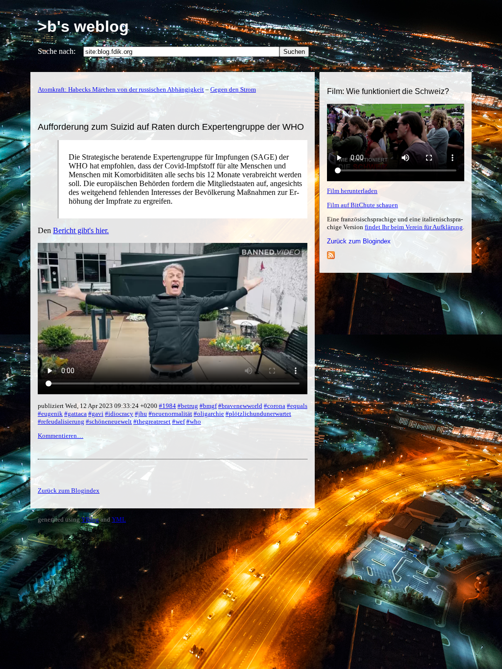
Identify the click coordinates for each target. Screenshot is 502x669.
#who (193, 421)
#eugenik (50, 413)
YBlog (90, 519)
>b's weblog (83, 26)
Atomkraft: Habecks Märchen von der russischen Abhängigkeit (121, 89)
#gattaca (75, 413)
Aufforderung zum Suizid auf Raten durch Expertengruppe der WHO (171, 127)
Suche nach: (56, 51)
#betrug (187, 405)
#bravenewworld (240, 405)
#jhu (141, 413)
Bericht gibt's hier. (81, 230)
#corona (274, 405)
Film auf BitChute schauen (362, 205)
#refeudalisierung (61, 421)
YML (119, 519)
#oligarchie (209, 413)
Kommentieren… (60, 435)
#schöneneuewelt (109, 421)
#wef (178, 421)
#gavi (95, 413)
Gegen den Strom (233, 89)
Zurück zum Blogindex (359, 241)
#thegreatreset (152, 421)
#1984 (167, 405)
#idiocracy (119, 413)
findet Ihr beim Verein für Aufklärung (414, 227)
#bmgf (208, 405)
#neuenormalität (170, 413)
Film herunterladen (352, 190)
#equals (297, 405)
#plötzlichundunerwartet (258, 413)
